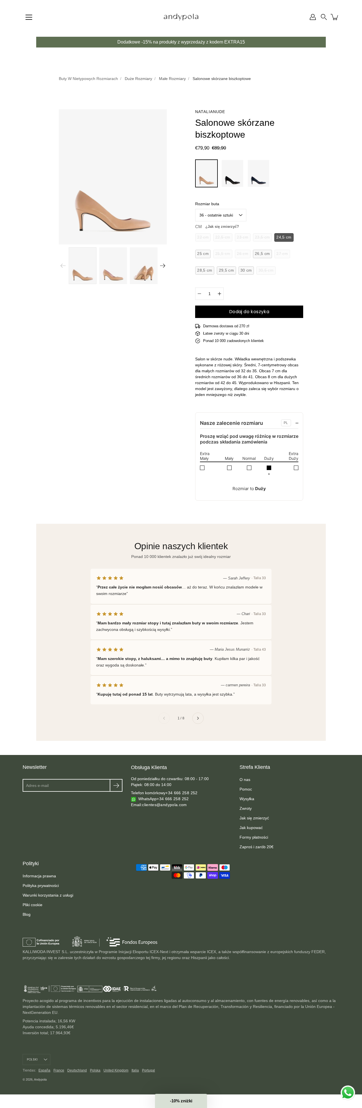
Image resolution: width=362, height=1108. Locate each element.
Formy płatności (254, 837)
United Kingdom (116, 1070)
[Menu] (29, 17)
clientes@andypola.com (164, 804)
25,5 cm (222, 254)
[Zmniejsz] (199, 293)
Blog (27, 914)
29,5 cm (226, 270)
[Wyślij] (116, 785)
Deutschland (77, 1070)
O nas (245, 779)
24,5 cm (283, 237)
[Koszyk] (334, 16)
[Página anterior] (164, 718)
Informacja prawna (39, 876)
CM (217, 226)
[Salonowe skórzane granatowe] (258, 173)
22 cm (203, 237)
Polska (95, 1070)
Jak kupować (251, 827)
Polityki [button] (31, 863)
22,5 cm (222, 237)
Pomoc (246, 789)
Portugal (148, 1070)
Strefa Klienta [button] (255, 767)
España (44, 1070)
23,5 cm (262, 237)
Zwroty (246, 808)
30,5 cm (265, 270)
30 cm (246, 270)
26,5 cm (262, 254)
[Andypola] (181, 17)
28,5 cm (204, 270)
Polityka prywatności (41, 885)
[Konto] (312, 16)
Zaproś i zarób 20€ (256, 847)
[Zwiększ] (219, 293)
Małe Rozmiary (172, 78)
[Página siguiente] (198, 718)
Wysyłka (247, 799)
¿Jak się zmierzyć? (222, 226)
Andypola (40, 1079)
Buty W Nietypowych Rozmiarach (88, 78)
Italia (135, 1070)
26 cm (242, 254)
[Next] (162, 265)
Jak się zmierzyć (254, 818)
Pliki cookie (32, 905)
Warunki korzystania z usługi (48, 895)
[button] (324, 17)
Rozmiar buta (207, 204)
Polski (32, 1059)
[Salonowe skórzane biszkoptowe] (206, 173)
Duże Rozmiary (138, 78)
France (58, 1070)
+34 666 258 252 (181, 793)
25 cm (203, 254)
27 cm (282, 254)
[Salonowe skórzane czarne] (232, 173)
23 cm (242, 237)
